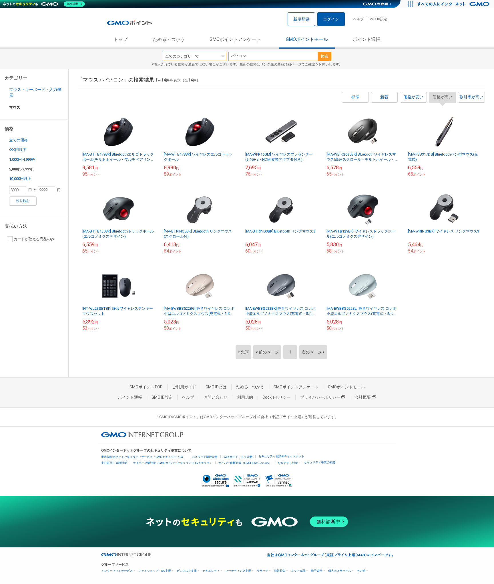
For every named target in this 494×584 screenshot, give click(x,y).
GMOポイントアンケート (235, 39)
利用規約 (245, 397)
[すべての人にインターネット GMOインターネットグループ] (454, 4)
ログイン (331, 19)
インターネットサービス (117, 570)
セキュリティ (211, 570)
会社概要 (363, 397)
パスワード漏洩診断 (205, 456)
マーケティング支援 (238, 570)
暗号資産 (316, 570)
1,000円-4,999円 (22, 159)
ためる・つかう (169, 39)
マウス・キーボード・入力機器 (35, 92)
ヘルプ (358, 19)
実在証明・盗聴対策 (114, 462)
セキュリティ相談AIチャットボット (281, 456)
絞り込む (23, 201)
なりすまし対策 (288, 462)
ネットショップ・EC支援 (154, 570)
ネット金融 (298, 570)
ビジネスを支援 (187, 570)
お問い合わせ (216, 397)
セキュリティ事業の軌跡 (319, 462)
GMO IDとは (216, 387)
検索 (324, 56)
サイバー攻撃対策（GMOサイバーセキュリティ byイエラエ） (172, 462)
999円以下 (17, 150)
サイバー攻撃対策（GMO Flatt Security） (245, 462)
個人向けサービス (339, 570)
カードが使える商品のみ (34, 239)
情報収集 (279, 570)
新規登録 (301, 19)
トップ (121, 39)
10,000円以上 (20, 178)
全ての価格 (18, 140)
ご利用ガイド (184, 387)
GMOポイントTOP (146, 387)
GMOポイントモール (307, 39)
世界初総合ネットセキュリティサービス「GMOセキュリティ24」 (143, 456)
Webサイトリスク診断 (238, 456)
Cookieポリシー (276, 397)
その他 (361, 570)
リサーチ (262, 570)
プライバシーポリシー (320, 397)
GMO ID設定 (377, 19)
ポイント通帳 (366, 39)
